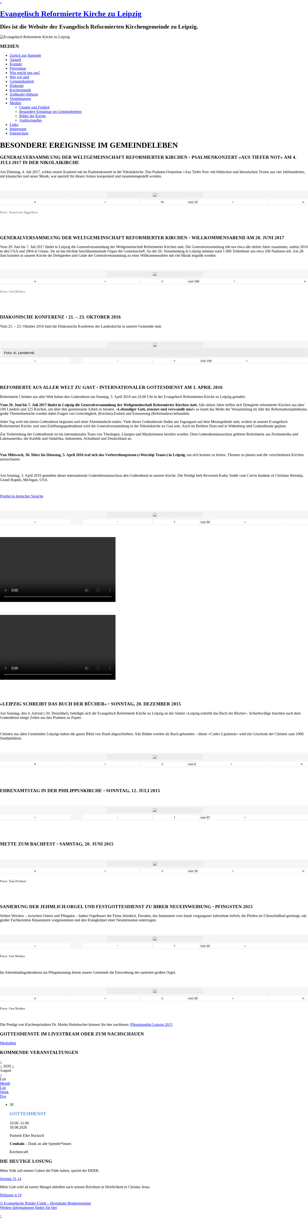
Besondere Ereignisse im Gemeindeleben (50, 112)
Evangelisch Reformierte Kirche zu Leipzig (70, 13)
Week (4, 1092)
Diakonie (17, 86)
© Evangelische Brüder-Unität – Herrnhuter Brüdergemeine (45, 1203)
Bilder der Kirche (32, 116)
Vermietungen (20, 99)
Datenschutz (19, 133)
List (3, 1088)
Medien (15, 103)
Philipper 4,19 (10, 1195)
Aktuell (15, 60)
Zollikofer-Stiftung (24, 94)
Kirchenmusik (20, 90)
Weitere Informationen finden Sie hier (28, 1208)
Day (3, 1096)
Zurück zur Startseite (25, 55)
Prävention (18, 68)
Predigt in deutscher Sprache (21, 496)
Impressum (18, 129)
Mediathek (8, 1043)
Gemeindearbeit (22, 81)
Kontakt (16, 64)
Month (5, 1083)
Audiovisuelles (30, 120)
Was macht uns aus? (25, 73)
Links (14, 124)
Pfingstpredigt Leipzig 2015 (151, 1024)
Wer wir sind (19, 77)
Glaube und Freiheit (34, 107)
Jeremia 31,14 (10, 1179)
